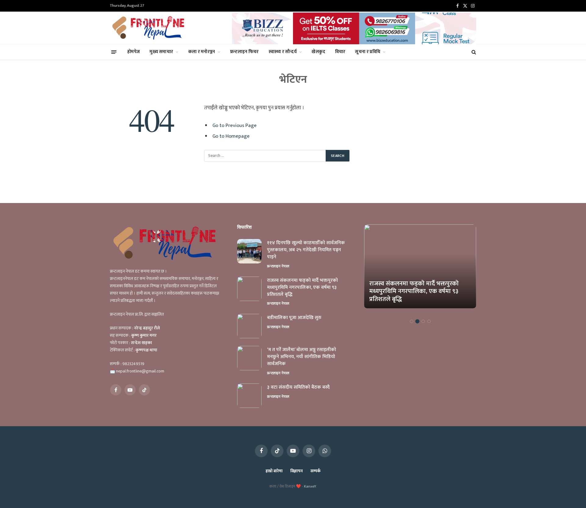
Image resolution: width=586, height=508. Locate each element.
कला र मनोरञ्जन (201, 52)
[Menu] (114, 51)
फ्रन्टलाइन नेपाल (278, 266)
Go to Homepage (231, 136)
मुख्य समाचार (161, 52)
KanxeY (310, 486)
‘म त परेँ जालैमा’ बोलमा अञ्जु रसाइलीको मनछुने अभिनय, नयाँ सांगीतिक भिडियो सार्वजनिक (301, 357)
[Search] (473, 52)
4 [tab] (429, 321)
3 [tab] (423, 321)
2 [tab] (417, 321)
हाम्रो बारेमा (274, 470)
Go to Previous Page (234, 125)
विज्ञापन (296, 470)
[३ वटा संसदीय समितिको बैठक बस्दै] (249, 395)
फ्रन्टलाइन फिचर (244, 52)
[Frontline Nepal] (149, 28)
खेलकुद (318, 52)
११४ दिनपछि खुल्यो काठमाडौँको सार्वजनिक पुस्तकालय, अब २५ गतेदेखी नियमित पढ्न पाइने (306, 250)
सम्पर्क (315, 470)
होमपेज (133, 52)
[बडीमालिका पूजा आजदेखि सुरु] (249, 326)
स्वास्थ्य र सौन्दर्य (283, 52)
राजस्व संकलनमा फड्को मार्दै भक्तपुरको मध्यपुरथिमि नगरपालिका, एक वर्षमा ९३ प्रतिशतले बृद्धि (302, 287)
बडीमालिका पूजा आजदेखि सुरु (294, 317)
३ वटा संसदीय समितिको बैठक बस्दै (298, 387)
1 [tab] (411, 321)
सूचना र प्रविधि (367, 52)
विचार (340, 52)
